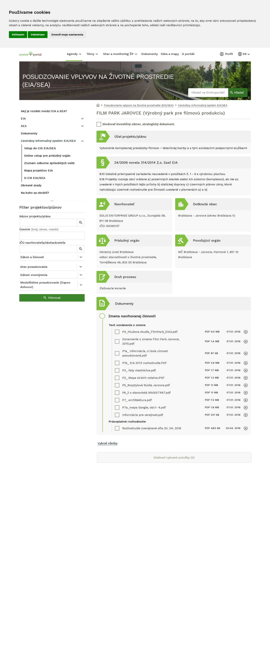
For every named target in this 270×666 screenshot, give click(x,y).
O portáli (188, 54)
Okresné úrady (31, 185)
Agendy (72, 54)
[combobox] (52, 236)
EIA (23, 118)
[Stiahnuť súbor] (245, 332)
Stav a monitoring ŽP (118, 54)
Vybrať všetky (107, 443)
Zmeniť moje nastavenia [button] (67, 34)
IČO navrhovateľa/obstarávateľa (42, 242)
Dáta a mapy (170, 54)
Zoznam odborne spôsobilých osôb (49, 163)
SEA (24, 126)
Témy (90, 54)
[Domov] (97, 105)
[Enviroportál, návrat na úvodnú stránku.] (30, 54)
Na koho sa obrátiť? (35, 192)
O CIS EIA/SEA (34, 178)
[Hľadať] (80, 222)
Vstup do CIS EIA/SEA (40, 148)
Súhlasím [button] (18, 34)
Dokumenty (149, 54)
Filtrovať (54, 298)
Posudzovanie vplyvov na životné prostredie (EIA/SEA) (98, 81)
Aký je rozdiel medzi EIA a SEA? (44, 111)
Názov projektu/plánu (34, 216)
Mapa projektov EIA (38, 170)
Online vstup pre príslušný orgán (47, 155)
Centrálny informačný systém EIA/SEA (48, 141)
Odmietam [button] (38, 34)
